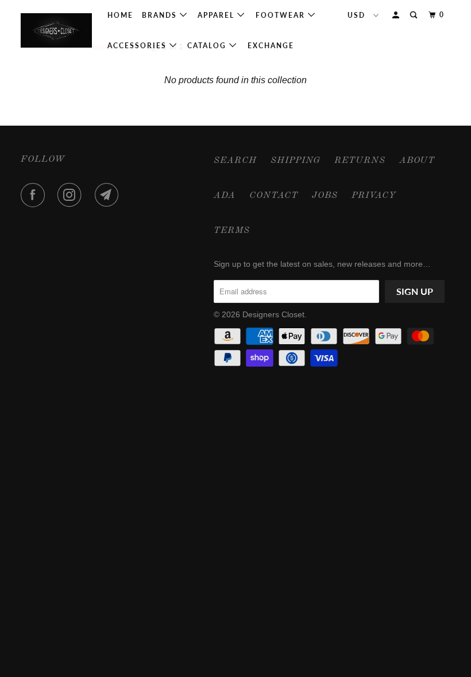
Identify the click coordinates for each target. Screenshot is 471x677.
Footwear (282, 15)
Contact (273, 195)
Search (235, 160)
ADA (224, 195)
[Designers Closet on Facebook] (35, 195)
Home (120, 15)
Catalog (208, 45)
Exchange (271, 45)
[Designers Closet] (56, 30)
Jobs (325, 195)
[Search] (415, 15)
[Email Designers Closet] (109, 195)
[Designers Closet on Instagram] (71, 195)
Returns (359, 160)
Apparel (217, 15)
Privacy (374, 195)
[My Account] (397, 15)
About (417, 160)
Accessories (138, 45)
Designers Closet (273, 314)
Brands (161, 15)
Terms (232, 230)
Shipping (296, 160)
